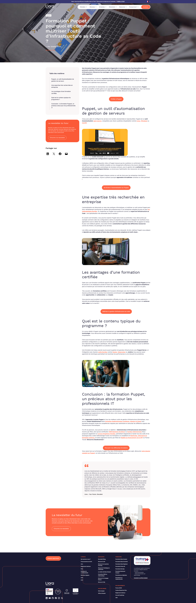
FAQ (82, 568)
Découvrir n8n (101, 561)
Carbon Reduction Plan (121, 590)
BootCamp (133, 435)
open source (97, 121)
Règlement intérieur (86, 566)
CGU (82, 577)
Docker (115, 352)
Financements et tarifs (86, 561)
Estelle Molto (56, 46)
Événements (112, 7)
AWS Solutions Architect (117, 432)
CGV (82, 580)
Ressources (122, 7)
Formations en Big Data (121, 575)
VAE (116, 597)
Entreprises (102, 7)
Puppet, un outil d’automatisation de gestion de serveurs (62, 80)
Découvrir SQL (101, 582)
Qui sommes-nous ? (85, 559)
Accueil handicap (119, 595)
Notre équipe (101, 591)
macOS (84, 123)
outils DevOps (102, 352)
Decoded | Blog (102, 559)
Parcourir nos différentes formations (116, 448)
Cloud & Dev (48, 15)
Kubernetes (121, 352)
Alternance (92, 7)
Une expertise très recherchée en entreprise (62, 86)
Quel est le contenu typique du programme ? (61, 98)
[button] (148, 1)
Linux (138, 121)
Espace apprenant (53, 558)
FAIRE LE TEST (121, 1)
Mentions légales (85, 575)
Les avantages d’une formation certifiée (61, 92)
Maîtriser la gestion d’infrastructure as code (116, 311)
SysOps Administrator (134, 432)
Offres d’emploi (102, 593)
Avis (82, 564)
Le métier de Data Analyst (104, 571)
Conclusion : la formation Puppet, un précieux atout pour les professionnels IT (63, 105)
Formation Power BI (120, 566)
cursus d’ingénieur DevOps (106, 434)
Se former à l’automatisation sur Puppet (116, 187)
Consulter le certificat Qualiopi (141, 577)
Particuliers (82, 7)
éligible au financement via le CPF (132, 437)
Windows (144, 121)
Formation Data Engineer (121, 564)
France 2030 (118, 588)
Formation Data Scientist (121, 561)
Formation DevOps (120, 568)
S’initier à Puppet (116, 99)
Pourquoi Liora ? (133, 7)
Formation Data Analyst (121, 559)
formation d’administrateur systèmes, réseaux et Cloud (123, 421)
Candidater (145, 7)
